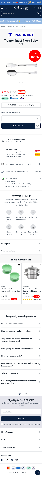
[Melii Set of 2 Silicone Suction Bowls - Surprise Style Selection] (10, 273)
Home (3, 26)
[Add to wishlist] (19, 265)
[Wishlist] (6, 8)
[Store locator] (35, 8)
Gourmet (26, 286)
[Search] (38, 13)
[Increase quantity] (32, 118)
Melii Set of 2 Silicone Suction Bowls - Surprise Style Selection (10, 290)
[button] (38, 126)
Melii (3, 286)
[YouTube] (17, 460)
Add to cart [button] (18, 126)
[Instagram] (7, 460)
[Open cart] (39, 8)
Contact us (37, 171)
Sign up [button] (21, 419)
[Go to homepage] (21, 8)
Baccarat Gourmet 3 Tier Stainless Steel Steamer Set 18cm (31, 290)
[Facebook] (2, 460)
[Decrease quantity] (9, 118)
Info (39, 164)
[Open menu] (2, 8)
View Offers (35, 2)
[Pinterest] (12, 460)
